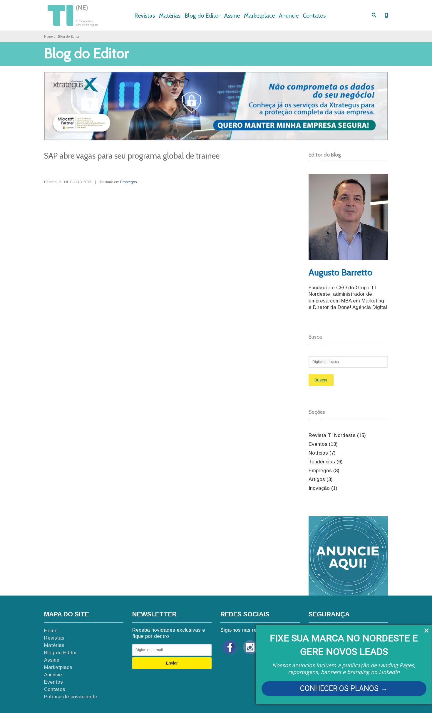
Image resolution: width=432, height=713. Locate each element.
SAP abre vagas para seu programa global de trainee (132, 156)
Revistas (144, 15)
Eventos (53, 682)
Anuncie (289, 15)
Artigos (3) (321, 479)
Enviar (172, 663)
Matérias (169, 15)
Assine (232, 15)
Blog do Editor (202, 15)
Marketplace (259, 15)
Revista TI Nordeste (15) (337, 435)
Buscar (321, 380)
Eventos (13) (323, 444)
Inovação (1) (323, 488)
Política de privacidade (70, 696)
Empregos (128, 182)
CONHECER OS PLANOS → (344, 688)
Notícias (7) (322, 453)
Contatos (314, 15)
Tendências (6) (326, 462)
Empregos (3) (324, 470)
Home (48, 36)
